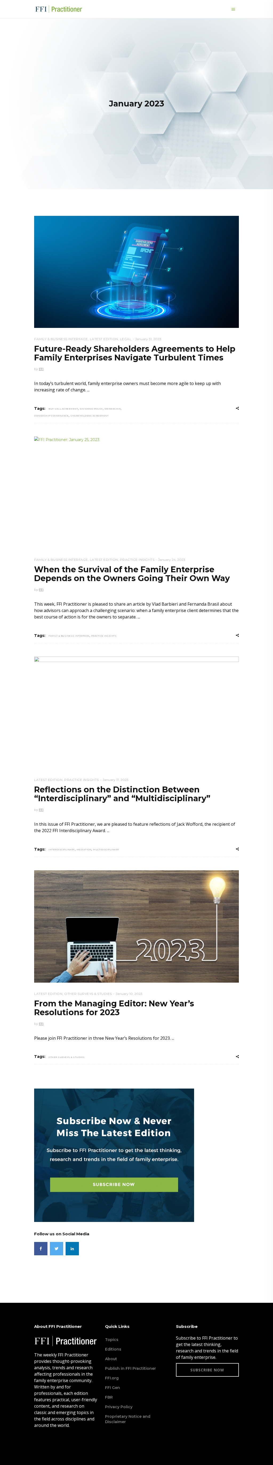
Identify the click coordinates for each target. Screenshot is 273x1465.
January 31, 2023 (148, 339)
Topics (111, 1339)
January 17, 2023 (116, 780)
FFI (41, 369)
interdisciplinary (62, 849)
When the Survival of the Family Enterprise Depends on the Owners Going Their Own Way (132, 574)
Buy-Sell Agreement (63, 408)
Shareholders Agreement (89, 415)
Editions (113, 1349)
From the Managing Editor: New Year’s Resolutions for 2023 (114, 1008)
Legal (126, 339)
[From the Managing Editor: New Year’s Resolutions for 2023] (136, 926)
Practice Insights (137, 560)
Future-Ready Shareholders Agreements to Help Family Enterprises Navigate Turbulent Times (134, 353)
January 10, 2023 (129, 994)
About (111, 1358)
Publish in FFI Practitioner (130, 1368)
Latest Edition (104, 339)
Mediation (84, 849)
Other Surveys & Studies (88, 994)
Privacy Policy (119, 1406)
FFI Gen (112, 1387)
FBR (109, 1397)
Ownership (113, 408)
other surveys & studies (67, 1057)
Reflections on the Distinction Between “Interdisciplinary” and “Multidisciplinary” (122, 794)
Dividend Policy (91, 408)
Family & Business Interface (61, 339)
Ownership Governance (51, 415)
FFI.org (112, 1378)
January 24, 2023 (171, 560)
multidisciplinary (106, 849)
